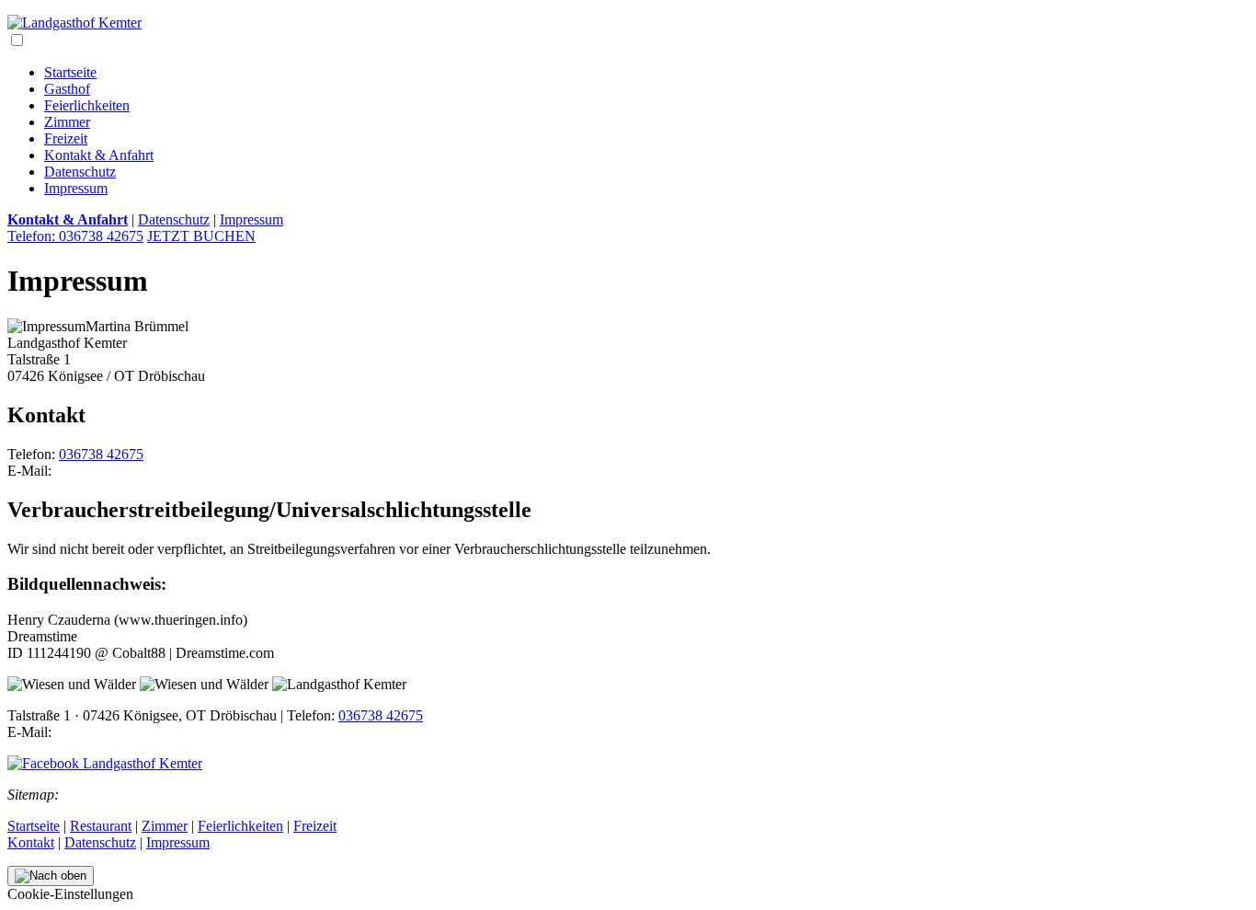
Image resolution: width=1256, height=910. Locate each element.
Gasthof (67, 89)
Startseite (70, 72)
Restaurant (100, 826)
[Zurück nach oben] (50, 876)
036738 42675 (101, 454)
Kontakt (30, 842)
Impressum (76, 188)
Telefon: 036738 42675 (75, 236)
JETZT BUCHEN (201, 236)
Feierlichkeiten (87, 105)
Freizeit (65, 138)
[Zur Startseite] (74, 22)
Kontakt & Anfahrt (99, 155)
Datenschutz (80, 171)
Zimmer (67, 122)
